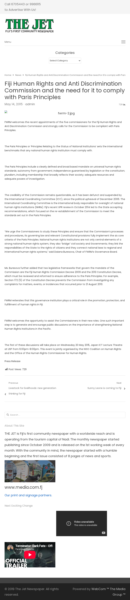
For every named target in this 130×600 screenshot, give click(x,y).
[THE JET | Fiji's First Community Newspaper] (65, 26)
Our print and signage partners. (28, 495)
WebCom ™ (100, 589)
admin (30, 104)
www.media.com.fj (23, 487)
